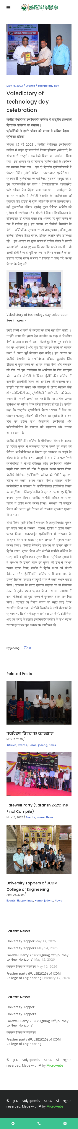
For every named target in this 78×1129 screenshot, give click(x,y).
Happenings (25, 900)
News (52, 745)
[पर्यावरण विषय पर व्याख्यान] (39, 703)
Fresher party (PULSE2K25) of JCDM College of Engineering (33, 975)
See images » (16, 320)
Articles (11, 745)
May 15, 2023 (14, 86)
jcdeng (15, 648)
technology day (48, 86)
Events (30, 86)
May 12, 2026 (14, 739)
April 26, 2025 (15, 894)
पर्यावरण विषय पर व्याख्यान (30, 733)
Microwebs (55, 1065)
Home (33, 745)
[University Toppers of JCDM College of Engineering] (39, 849)
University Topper (20, 941)
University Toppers (21, 948)
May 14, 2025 (14, 817)
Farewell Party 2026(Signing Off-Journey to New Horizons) (37, 957)
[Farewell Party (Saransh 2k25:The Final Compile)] (39, 774)
